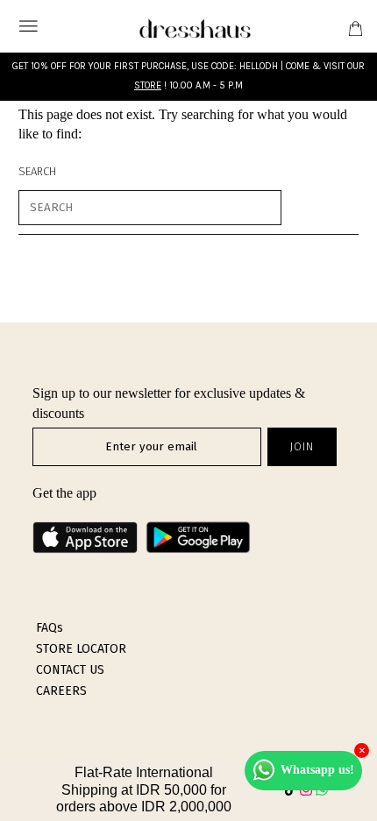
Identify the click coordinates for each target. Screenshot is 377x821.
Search (37, 171)
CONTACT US (70, 669)
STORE (147, 85)
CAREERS (61, 690)
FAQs (49, 627)
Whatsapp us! (317, 769)
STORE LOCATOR (81, 648)
